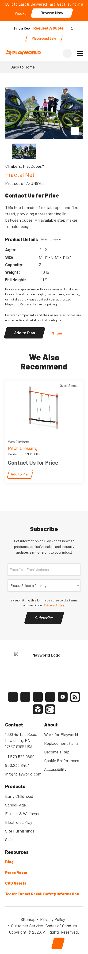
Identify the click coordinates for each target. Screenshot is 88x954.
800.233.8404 (17, 765)
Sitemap (28, 919)
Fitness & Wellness (22, 813)
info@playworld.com (23, 773)
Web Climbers (18, 441)
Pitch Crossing (23, 448)
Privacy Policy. (54, 605)
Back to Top (58, 943)
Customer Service (27, 925)
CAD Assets (15, 883)
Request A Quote (48, 28)
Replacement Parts (61, 743)
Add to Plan (24, 332)
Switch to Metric (50, 239)
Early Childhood (19, 796)
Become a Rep (56, 751)
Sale (9, 839)
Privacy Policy (52, 919)
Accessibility (55, 769)
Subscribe (44, 617)
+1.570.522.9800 (19, 756)
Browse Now (52, 12)
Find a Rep (22, 28)
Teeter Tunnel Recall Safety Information (42, 894)
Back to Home (22, 67)
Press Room (16, 872)
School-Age (15, 804)
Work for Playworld (61, 734)
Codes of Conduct (61, 925)
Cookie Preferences (61, 760)
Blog (9, 861)
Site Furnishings (19, 830)
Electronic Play (18, 822)
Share (57, 333)
